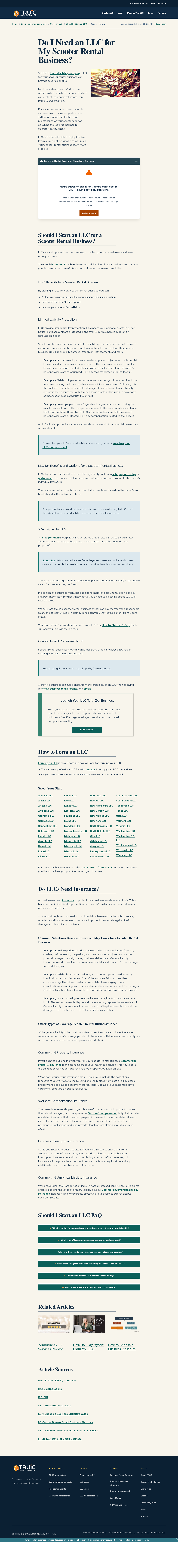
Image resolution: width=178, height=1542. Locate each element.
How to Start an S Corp (116, 625)
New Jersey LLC (99, 810)
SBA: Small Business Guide (54, 1405)
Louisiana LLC (72, 815)
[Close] (177, 1539)
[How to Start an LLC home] (25, 13)
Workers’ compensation (102, 1113)
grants (73, 688)
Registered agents (57, 1489)
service (91, 769)
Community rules (148, 1503)
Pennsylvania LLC (100, 851)
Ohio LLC (95, 836)
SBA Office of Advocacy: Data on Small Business (68, 1430)
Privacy (144, 1516)
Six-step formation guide (60, 1482)
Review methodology (150, 1482)
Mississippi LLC (73, 846)
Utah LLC (121, 815)
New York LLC (98, 821)
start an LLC (59, 264)
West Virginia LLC (126, 845)
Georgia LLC (45, 841)
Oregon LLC (97, 846)
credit (87, 688)
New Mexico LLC (99, 815)
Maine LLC (70, 821)
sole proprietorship (124, 474)
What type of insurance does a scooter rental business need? (91, 1240)
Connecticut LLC (47, 826)
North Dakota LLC (100, 831)
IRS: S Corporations (50, 1388)
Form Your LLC (87, 730)
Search (162, 3)
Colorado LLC (46, 821)
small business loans (55, 688)
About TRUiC (146, 1475)
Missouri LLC (71, 851)
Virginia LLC (123, 826)
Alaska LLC (44, 800)
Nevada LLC (97, 800)
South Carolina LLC (127, 795)
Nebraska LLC (98, 795)
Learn (120, 13)
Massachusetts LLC (75, 831)
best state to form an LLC (97, 867)
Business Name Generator (122, 1475)
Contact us (146, 1489)
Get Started (88, 213)
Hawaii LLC (44, 846)
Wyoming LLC (124, 855)
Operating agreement (120, 1491)
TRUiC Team (160, 24)
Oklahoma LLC (98, 841)
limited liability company (65, 73)
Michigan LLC (72, 836)
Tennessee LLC (125, 805)
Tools (151, 13)
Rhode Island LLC (100, 856)
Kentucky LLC (72, 810)
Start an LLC (107, 13)
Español (144, 1496)
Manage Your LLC (135, 13)
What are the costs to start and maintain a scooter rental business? (90, 1252)
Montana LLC (71, 856)
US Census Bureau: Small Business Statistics (65, 1422)
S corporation (50, 537)
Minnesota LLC (72, 841)
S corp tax (48, 560)
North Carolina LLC (101, 826)
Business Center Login (142, 3)
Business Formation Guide (34, 24)
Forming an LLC (47, 763)
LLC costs (84, 1482)
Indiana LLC (71, 795)
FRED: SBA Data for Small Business (60, 1438)
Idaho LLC (44, 851)
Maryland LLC (72, 826)
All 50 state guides (57, 1475)
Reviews (162, 13)
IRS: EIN (43, 1397)
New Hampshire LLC (101, 805)
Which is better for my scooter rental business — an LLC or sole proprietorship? (90, 1228)
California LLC (46, 815)
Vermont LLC (123, 821)
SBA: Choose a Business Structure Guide (63, 1413)
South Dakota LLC (126, 800)
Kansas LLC (71, 805)
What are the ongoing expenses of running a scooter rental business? (91, 1264)
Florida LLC (44, 836)
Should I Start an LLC (76, 24)
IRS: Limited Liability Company (57, 1380)
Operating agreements (59, 1496)
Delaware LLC (46, 831)
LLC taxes (84, 1489)
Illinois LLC (44, 856)
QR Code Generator (119, 1505)
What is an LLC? (87, 1475)
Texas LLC (122, 810)
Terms (143, 1509)
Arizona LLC (45, 805)
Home (15, 24)
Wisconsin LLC (124, 850)
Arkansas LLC (46, 810)
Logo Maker (115, 1498)
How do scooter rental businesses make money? (90, 1276)
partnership (45, 478)
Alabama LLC (45, 795)
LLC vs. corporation (89, 1496)
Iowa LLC (69, 800)
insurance (68, 900)
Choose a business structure (119, 1483)
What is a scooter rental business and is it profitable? (90, 1287)
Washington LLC (125, 831)
